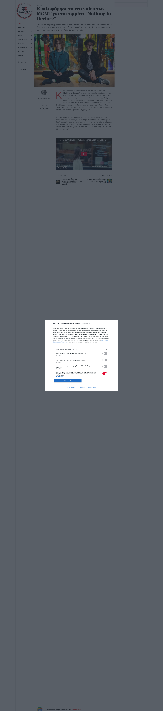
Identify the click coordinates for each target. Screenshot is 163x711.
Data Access (81, 387)
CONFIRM (67, 380)
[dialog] (81, 355)
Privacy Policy (92, 387)
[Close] (114, 323)
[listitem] (81, 349)
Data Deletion (71, 387)
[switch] (104, 353)
